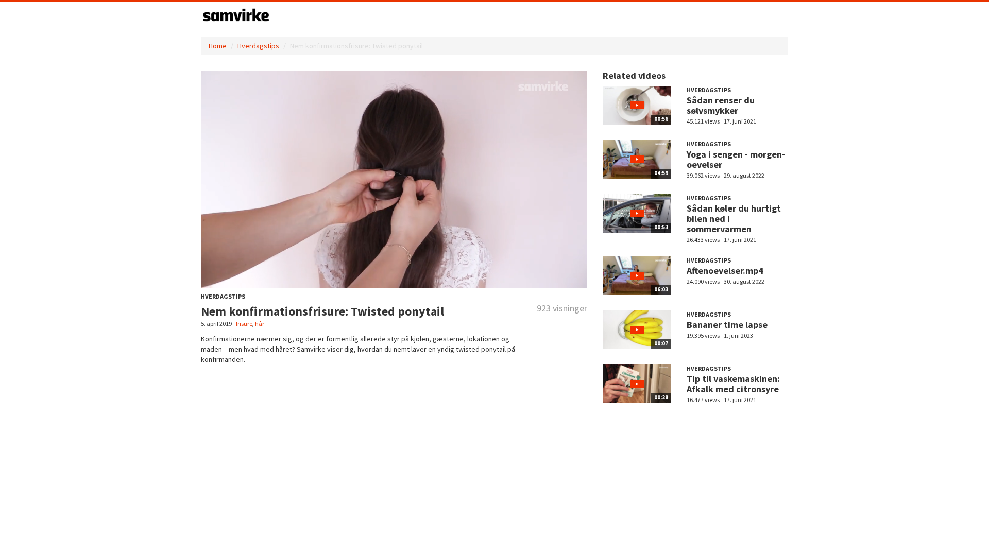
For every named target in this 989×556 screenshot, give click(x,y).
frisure (244, 323)
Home (218, 45)
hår (259, 323)
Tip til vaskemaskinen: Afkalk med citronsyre (733, 384)
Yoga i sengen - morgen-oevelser (736, 159)
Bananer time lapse (727, 325)
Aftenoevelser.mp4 (725, 270)
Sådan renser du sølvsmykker (721, 105)
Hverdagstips (258, 45)
